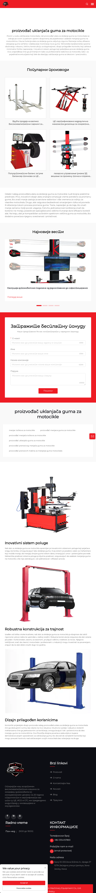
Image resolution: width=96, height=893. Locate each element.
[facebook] (7, 816)
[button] (39, 305)
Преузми (57, 800)
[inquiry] (92, 436)
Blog (55, 794)
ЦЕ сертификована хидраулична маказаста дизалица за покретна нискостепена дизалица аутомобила (70, 123)
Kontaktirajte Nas (61, 783)
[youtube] (19, 816)
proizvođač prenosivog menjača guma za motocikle (31, 446)
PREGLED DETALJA (25, 98)
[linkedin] (13, 816)
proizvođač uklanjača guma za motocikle (27, 440)
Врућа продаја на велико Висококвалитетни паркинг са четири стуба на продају (25, 123)
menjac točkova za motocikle (22, 430)
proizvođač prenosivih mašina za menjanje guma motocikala (35, 451)
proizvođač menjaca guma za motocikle (57, 430)
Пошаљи (48, 391)
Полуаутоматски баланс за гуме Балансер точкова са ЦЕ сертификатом (25, 175)
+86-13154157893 (62, 840)
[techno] (15, 769)
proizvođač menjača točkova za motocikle (27, 435)
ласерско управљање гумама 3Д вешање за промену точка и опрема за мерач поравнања (70, 175)
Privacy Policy (48, 891)
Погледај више (14, 297)
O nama (56, 778)
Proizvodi (57, 772)
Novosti (56, 789)
